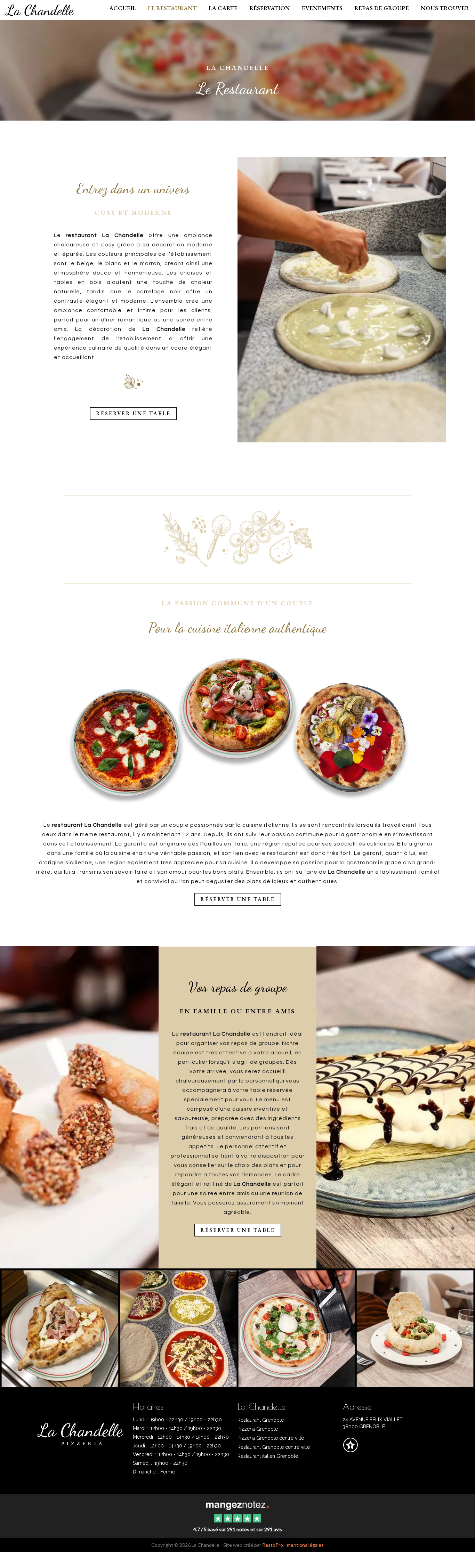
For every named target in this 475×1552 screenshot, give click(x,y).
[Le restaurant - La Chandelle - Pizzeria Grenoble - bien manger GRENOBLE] (395, 1107)
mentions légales (305, 1545)
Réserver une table (133, 413)
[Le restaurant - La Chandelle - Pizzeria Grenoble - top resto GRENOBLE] (356, 1327)
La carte (223, 8)
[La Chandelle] (237, 1505)
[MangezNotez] (350, 1450)
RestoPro (272, 1545)
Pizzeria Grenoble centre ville (271, 1438)
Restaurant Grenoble (261, 1420)
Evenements (322, 8)
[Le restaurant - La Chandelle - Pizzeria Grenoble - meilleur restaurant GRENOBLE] (342, 299)
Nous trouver (445, 8)
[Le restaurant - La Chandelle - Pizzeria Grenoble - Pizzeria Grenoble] (119, 1327)
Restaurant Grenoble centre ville (274, 1447)
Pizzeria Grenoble (258, 1429)
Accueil (122, 8)
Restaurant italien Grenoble (268, 1456)
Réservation (269, 8)
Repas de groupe (381, 8)
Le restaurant (172, 8)
